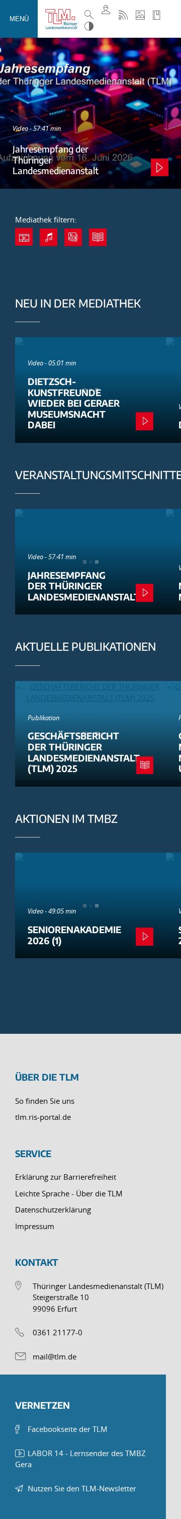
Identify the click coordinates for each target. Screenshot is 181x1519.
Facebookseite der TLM (68, 1429)
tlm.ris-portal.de (43, 1117)
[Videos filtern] (24, 237)
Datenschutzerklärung (53, 1209)
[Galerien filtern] (73, 237)
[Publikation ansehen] (144, 765)
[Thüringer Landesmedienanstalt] (63, 19)
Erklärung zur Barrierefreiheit (65, 1177)
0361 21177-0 (57, 1332)
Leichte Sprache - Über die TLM (69, 1193)
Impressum (34, 1226)
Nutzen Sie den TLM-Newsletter (82, 1488)
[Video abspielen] (159, 167)
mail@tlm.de (54, 1356)
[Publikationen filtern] (98, 237)
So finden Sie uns (44, 1101)
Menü (19, 19)
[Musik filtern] (48, 237)
